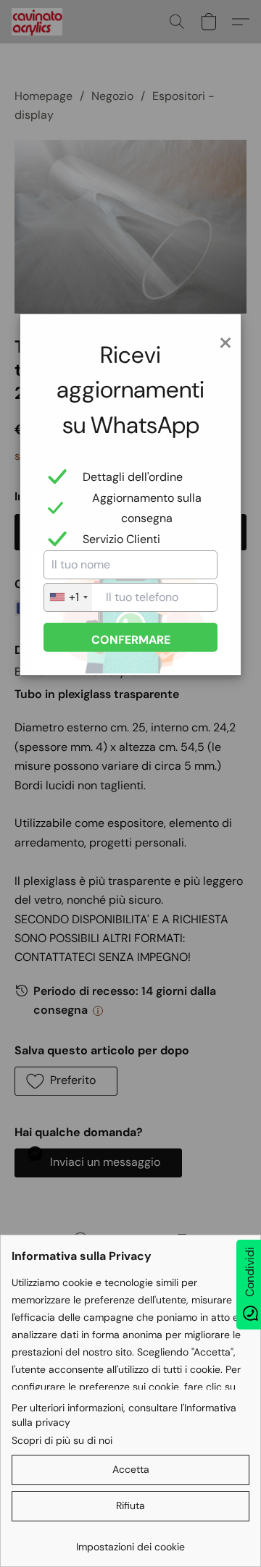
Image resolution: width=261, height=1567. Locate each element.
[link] (130, 1541)
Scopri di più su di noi (62, 1440)
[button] (130, 1470)
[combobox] (68, 597)
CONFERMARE (130, 639)
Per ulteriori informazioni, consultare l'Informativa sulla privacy (124, 1415)
